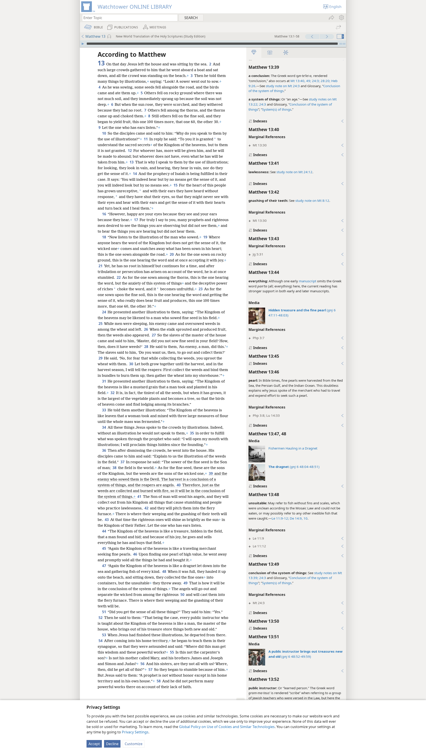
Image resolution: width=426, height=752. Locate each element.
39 (211, 473)
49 (185, 583)
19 (205, 237)
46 (135, 554)
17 (136, 219)
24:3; (315, 81)
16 (104, 214)
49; (308, 81)
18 (104, 237)
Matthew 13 (95, 36)
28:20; (325, 81)
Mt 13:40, (297, 81)
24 (104, 312)
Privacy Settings (135, 732)
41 (139, 496)
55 (172, 652)
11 (146, 139)
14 (135, 173)
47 (104, 565)
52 (101, 617)
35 (192, 433)
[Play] (83, 43)
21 (101, 265)
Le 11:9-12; (280, 518)
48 (164, 571)
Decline (112, 743)
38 (114, 467)
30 (131, 363)
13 (132, 162)
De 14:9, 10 (298, 518)
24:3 (262, 104)
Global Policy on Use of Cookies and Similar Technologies (227, 726)
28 (146, 346)
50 (182, 594)
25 (101, 323)
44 (104, 531)
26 (146, 329)
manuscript (307, 281)
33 (104, 410)
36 (104, 450)
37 (122, 461)
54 (101, 640)
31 (104, 381)
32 (112, 392)
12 (130, 150)
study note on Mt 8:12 (312, 200)
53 (104, 634)
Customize (133, 743)
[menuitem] (341, 17)
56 (142, 663)
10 (104, 133)
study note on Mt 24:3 (283, 86)
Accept (94, 743)
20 (172, 254)
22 (119, 277)
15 (176, 185)
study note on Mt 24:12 (294, 172)
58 (159, 681)
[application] (213, 43)
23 (201, 289)
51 (104, 611)
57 (150, 669)
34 (104, 427)
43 (107, 519)
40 (179, 485)
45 (104, 548)
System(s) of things (276, 109)
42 (146, 508)
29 (101, 358)
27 (154, 335)
